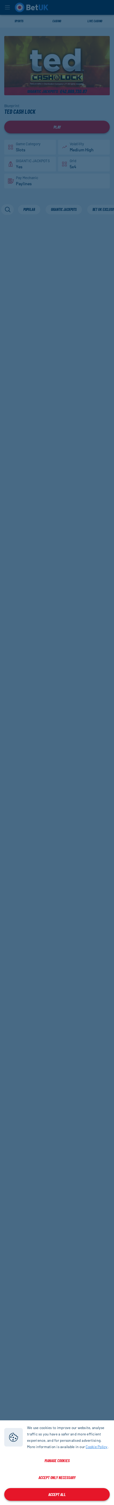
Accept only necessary (57, 1477)
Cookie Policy (96, 1446)
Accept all (57, 1494)
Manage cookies (57, 1460)
